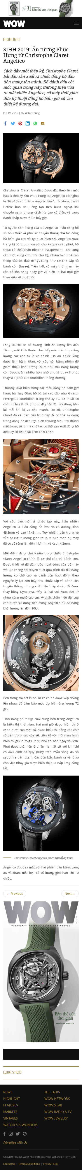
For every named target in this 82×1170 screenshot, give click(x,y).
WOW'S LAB (53, 1105)
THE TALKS (52, 1092)
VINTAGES (10, 1118)
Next (70, 893)
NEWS (7, 1092)
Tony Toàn (70, 1156)
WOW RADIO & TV (58, 1112)
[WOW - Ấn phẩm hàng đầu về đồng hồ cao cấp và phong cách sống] (14, 22)
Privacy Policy (50, 1163)
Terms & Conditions (29, 1163)
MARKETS (10, 1112)
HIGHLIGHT (11, 1099)
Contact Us (9, 1163)
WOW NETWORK (57, 1099)
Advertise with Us (15, 1142)
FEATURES (10, 1105)
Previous (15, 893)
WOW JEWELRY (56, 1118)
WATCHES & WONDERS (20, 1125)
